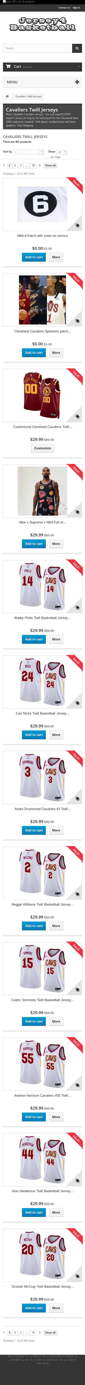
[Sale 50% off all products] (42, 2)
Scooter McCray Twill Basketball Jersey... (43, 1286)
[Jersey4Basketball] (42, 24)
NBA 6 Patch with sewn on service (42, 236)
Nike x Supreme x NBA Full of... (42, 522)
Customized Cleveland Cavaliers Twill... (42, 427)
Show (51, 151)
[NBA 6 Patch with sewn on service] (42, 204)
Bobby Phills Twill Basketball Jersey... (42, 618)
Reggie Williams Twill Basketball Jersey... (42, 904)
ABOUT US (39, 1356)
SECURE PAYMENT (62, 1356)
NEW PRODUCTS (18, 1356)
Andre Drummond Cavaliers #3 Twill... (43, 809)
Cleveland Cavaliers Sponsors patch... (42, 331)
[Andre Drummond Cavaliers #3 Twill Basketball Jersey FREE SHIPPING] (42, 777)
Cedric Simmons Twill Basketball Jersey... (42, 1000)
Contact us (64, 7)
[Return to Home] (7, 96)
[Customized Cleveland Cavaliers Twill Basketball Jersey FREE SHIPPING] (42, 395)
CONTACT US (54, 1359)
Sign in (76, 7)
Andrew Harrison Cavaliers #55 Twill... (42, 1095)
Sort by (7, 151)
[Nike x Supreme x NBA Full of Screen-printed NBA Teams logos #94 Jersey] (42, 491)
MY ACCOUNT (33, 1359)
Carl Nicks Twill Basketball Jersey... (42, 713)
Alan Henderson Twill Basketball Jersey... (42, 1191)
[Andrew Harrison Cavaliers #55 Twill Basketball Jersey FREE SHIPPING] (42, 1064)
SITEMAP (15, 1359)
